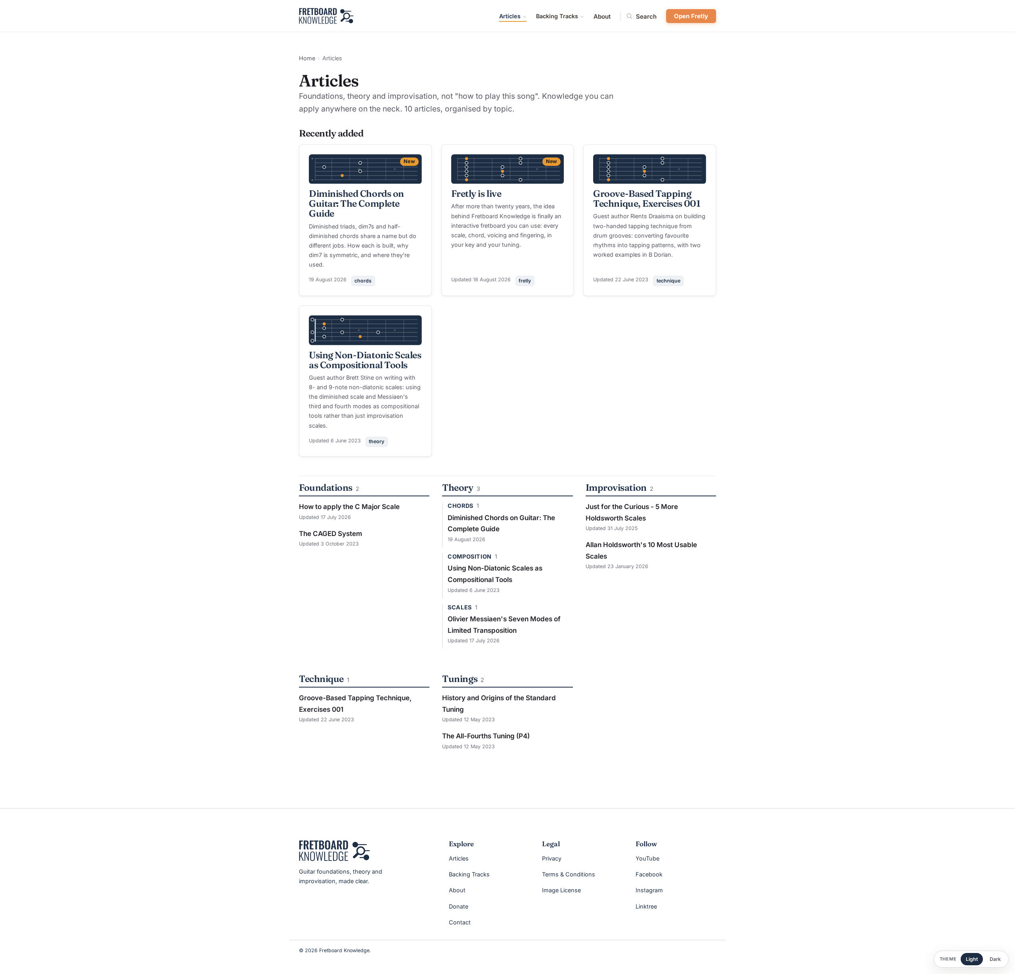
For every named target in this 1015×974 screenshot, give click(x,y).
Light (972, 959)
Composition (469, 556)
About (602, 16)
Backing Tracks (557, 16)
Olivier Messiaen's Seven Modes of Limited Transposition (504, 624)
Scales (459, 607)
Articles (510, 16)
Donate (458, 906)
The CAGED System (330, 534)
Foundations (325, 487)
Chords (460, 506)
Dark (995, 959)
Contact (460, 922)
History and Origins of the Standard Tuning (499, 703)
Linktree (646, 906)
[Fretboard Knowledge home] (326, 16)
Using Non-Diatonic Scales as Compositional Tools (365, 360)
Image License (561, 890)
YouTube (647, 858)
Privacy (551, 858)
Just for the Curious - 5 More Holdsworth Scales (632, 512)
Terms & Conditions (568, 874)
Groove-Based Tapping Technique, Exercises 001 (646, 198)
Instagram (649, 890)
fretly (525, 281)
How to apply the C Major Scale (349, 507)
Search (646, 16)
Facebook (649, 874)
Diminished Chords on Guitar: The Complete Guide (356, 203)
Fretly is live (476, 193)
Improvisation (616, 487)
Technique (321, 679)
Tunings (459, 679)
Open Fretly (691, 16)
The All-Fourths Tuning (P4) (486, 736)
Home (307, 58)
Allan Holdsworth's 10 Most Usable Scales (641, 550)
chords (363, 281)
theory (376, 441)
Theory (457, 487)
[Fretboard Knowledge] (334, 850)
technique (668, 281)
